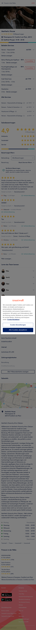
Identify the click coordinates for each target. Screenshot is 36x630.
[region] (18, 315)
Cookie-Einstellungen (18, 325)
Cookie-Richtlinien (13, 319)
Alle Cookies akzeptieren (18, 330)
